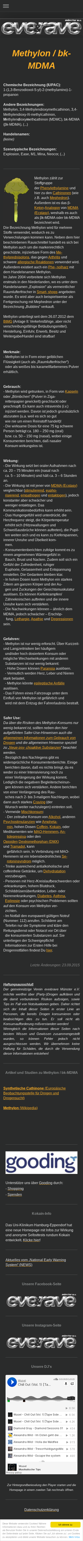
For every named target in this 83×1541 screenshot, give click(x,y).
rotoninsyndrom (19, 861)
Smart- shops (47, 292)
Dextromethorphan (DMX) (39, 841)
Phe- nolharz (58, 267)
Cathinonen (62, 193)
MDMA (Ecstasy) (64, 485)
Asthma (59, 896)
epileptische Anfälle (49, 683)
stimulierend (34, 490)
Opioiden (10, 841)
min (10, 827)
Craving (39, 802)
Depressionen (62, 619)
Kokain (55, 827)
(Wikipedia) (20, 1108)
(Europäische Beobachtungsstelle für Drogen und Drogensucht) (34, 1093)
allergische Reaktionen (35, 262)
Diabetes (44, 896)
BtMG (7, 321)
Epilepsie (12, 901)
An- (63, 832)
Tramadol (17, 846)
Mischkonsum (32, 812)
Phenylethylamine (54, 188)
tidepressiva (16, 836)
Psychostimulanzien (19, 822)
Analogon (52, 208)
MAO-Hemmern (46, 832)
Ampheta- (49, 822)
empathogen (30, 495)
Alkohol (54, 817)
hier (49, 950)
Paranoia (48, 668)
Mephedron (59, 198)
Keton (39, 208)
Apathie (37, 619)
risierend (12, 495)
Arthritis (54, 257)
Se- (64, 856)
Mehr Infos (74, 1537)
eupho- (51, 490)
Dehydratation (54, 871)
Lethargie (22, 619)
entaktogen (57, 495)
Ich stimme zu (65, 1524)
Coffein (42, 827)
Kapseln (71, 391)
